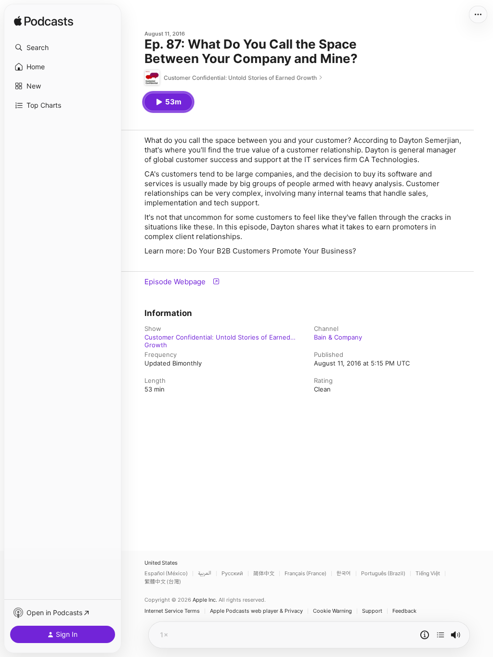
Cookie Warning (332, 611)
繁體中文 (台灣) (162, 581)
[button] (63, 47)
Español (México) (166, 573)
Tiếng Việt (427, 573)
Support (372, 611)
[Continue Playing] (440, 635)
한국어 (344, 573)
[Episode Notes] (424, 635)
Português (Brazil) (383, 573)
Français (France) (305, 573)
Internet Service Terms (172, 611)
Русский (232, 573)
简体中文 (263, 573)
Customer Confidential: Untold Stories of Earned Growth (217, 337)
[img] (43, 21)
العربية (204, 573)
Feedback (404, 611)
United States (161, 563)
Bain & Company (338, 337)
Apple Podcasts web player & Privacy (256, 611)
